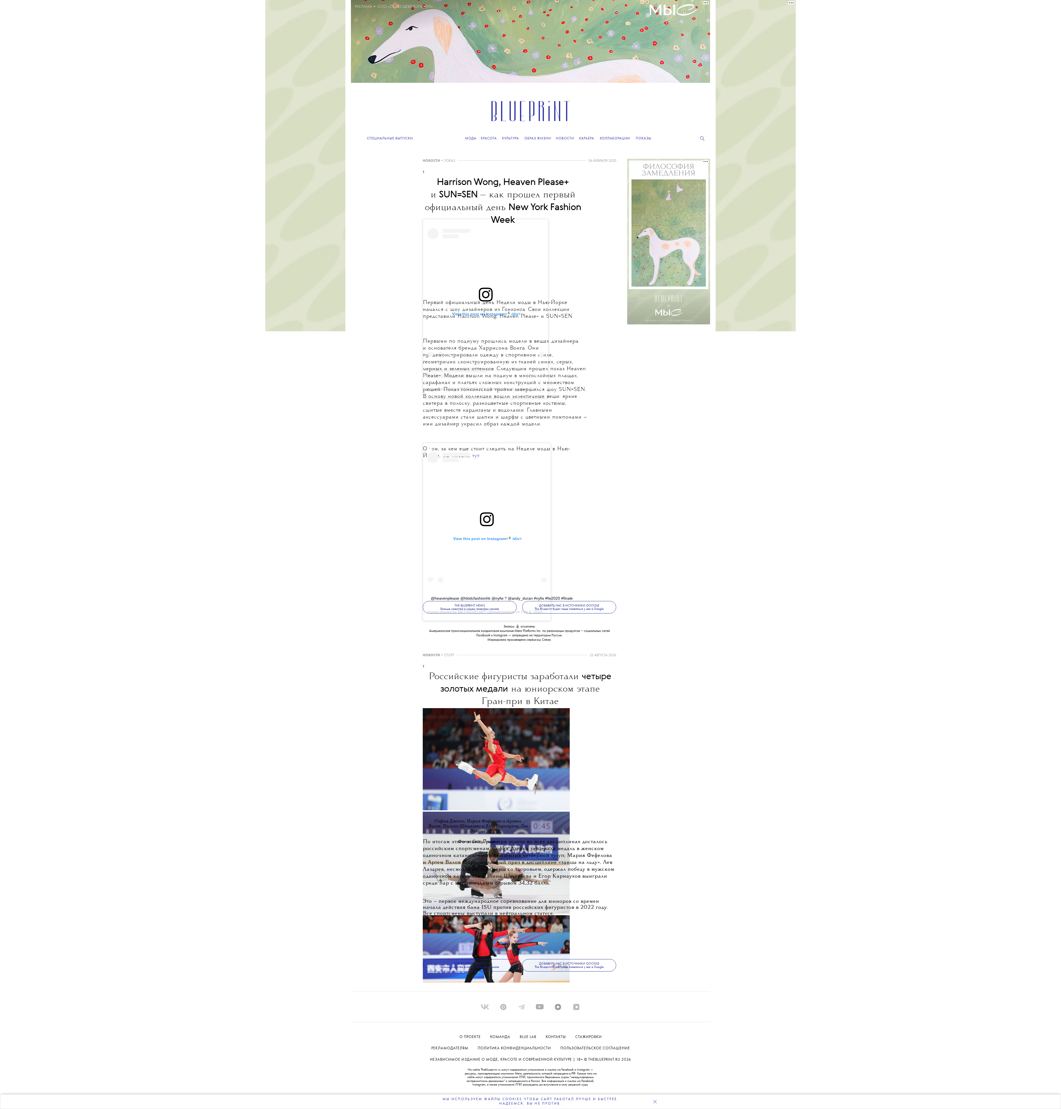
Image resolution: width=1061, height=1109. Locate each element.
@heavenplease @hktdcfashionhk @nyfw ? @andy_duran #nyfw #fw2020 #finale (502, 598)
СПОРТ (449, 655)
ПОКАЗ (449, 161)
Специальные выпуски (390, 138)
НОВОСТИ (431, 161)
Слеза (546, 640)
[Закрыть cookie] (654, 1101)
